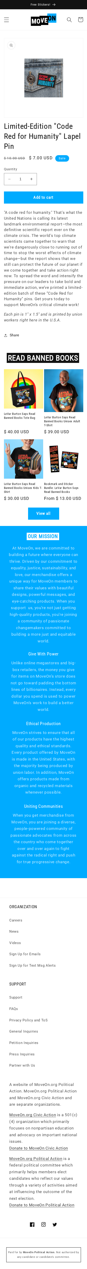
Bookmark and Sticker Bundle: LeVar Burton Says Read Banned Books (61, 488)
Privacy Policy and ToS (28, 1020)
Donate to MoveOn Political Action (41, 1205)
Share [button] (14, 335)
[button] (6, 19)
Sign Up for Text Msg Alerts (32, 965)
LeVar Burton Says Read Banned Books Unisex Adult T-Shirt (62, 421)
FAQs (13, 1009)
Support (16, 997)
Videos (15, 943)
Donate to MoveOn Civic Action (38, 1148)
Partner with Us (22, 1065)
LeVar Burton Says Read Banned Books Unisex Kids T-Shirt (23, 488)
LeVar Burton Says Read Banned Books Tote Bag (19, 416)
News (14, 931)
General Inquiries (23, 1031)
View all (43, 513)
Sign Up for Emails (25, 954)
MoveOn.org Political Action (35, 1158)
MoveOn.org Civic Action (32, 1115)
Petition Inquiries (24, 1043)
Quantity (10, 169)
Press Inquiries (22, 1054)
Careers (16, 920)
